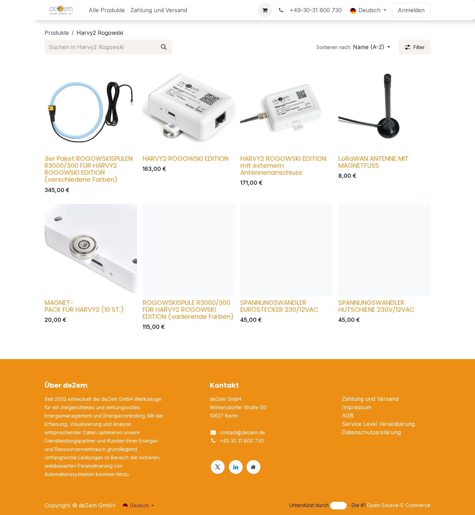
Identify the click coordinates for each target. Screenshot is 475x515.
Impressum (356, 407)
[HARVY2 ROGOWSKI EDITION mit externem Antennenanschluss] (286, 106)
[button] (353, 47)
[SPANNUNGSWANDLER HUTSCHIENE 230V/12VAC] (384, 250)
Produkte (57, 32)
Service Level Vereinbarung (378, 423)
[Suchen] (163, 47)
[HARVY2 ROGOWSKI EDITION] (189, 106)
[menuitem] (107, 10)
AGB (348, 415)
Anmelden (411, 10)
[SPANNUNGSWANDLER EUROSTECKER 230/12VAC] (286, 250)
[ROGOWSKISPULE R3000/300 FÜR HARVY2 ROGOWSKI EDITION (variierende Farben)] (189, 250)
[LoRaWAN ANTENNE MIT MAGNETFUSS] (384, 106)
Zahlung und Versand (370, 398)
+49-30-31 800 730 (314, 10)
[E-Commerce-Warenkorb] (264, 10)
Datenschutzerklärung (371, 432)
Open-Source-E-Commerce (398, 505)
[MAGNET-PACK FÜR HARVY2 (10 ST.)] (91, 250)
